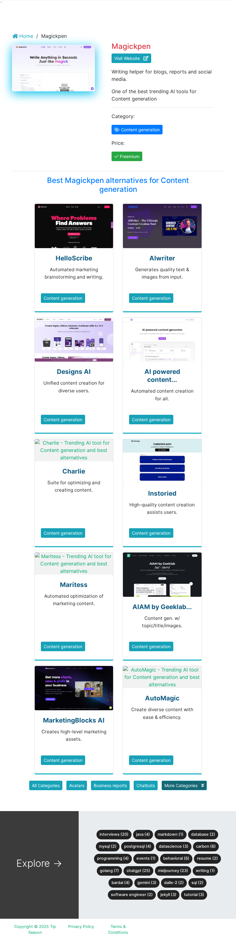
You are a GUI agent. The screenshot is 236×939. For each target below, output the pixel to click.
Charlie (73, 471)
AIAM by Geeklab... (162, 607)
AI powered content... (162, 375)
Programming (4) (113, 858)
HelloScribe (74, 258)
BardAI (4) (121, 882)
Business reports (110, 785)
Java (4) (143, 834)
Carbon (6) (206, 846)
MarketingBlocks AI (73, 720)
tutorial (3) (194, 894)
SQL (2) (197, 882)
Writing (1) (205, 870)
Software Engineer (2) (132, 894)
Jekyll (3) (168, 894)
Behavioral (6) (176, 858)
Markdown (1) (170, 834)
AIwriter (162, 258)
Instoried (162, 493)
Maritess (74, 584)
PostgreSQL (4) (137, 846)
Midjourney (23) (173, 870)
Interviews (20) (114, 834)
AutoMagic (162, 698)
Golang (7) (109, 870)
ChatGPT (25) (138, 870)
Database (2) (203, 834)
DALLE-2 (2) (174, 882)
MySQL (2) (107, 846)
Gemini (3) (146, 882)
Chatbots (145, 785)
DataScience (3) (173, 846)
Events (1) (145, 858)
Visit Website (129, 58)
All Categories (46, 785)
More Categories (181, 785)
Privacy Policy (81, 926)
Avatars (76, 785)
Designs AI (74, 371)
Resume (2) (207, 858)
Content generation (63, 298)
